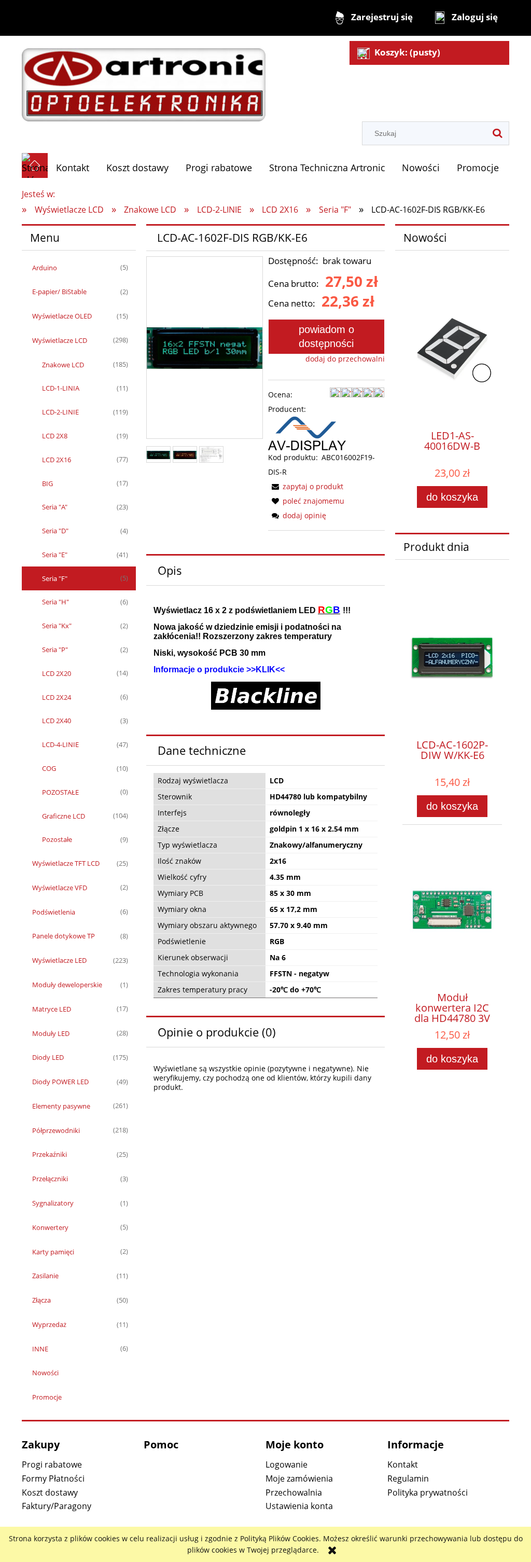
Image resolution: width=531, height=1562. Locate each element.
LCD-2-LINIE (60, 412)
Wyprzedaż (49, 1324)
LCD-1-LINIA (60, 388)
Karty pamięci (53, 1251)
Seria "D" (55, 530)
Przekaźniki (49, 1154)
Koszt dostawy (50, 1492)
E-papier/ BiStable (59, 291)
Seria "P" (55, 649)
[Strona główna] (144, 79)
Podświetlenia (53, 912)
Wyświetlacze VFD (59, 887)
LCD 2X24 (56, 697)
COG (49, 768)
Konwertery (50, 1227)
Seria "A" (54, 507)
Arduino (44, 267)
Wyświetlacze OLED (62, 316)
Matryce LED (51, 1009)
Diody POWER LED (60, 1081)
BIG (47, 483)
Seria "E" (54, 554)
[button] (305, 486)
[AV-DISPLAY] (307, 432)
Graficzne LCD (63, 816)
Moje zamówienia (299, 1478)
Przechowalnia (294, 1492)
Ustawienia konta (299, 1506)
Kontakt (402, 1464)
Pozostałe (57, 839)
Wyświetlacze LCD (59, 340)
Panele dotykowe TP (63, 936)
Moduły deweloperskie (67, 984)
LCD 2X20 (56, 673)
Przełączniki (50, 1178)
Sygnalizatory (53, 1203)
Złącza (41, 1300)
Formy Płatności (53, 1478)
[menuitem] (73, 168)
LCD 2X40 (56, 720)
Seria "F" (54, 578)
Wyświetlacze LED (59, 960)
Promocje (47, 1397)
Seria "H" (55, 601)
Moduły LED (50, 1033)
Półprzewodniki (56, 1130)
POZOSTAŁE (60, 792)
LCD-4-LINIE (60, 744)
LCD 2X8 (54, 435)
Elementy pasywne (61, 1106)
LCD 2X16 (56, 459)
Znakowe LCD (63, 364)
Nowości (45, 1372)
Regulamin (408, 1478)
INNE (40, 1348)
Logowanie (287, 1464)
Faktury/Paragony (56, 1506)
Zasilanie (45, 1275)
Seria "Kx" (57, 625)
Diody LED (48, 1057)
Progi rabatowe (52, 1464)
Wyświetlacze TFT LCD (66, 863)
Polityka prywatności (427, 1492)
